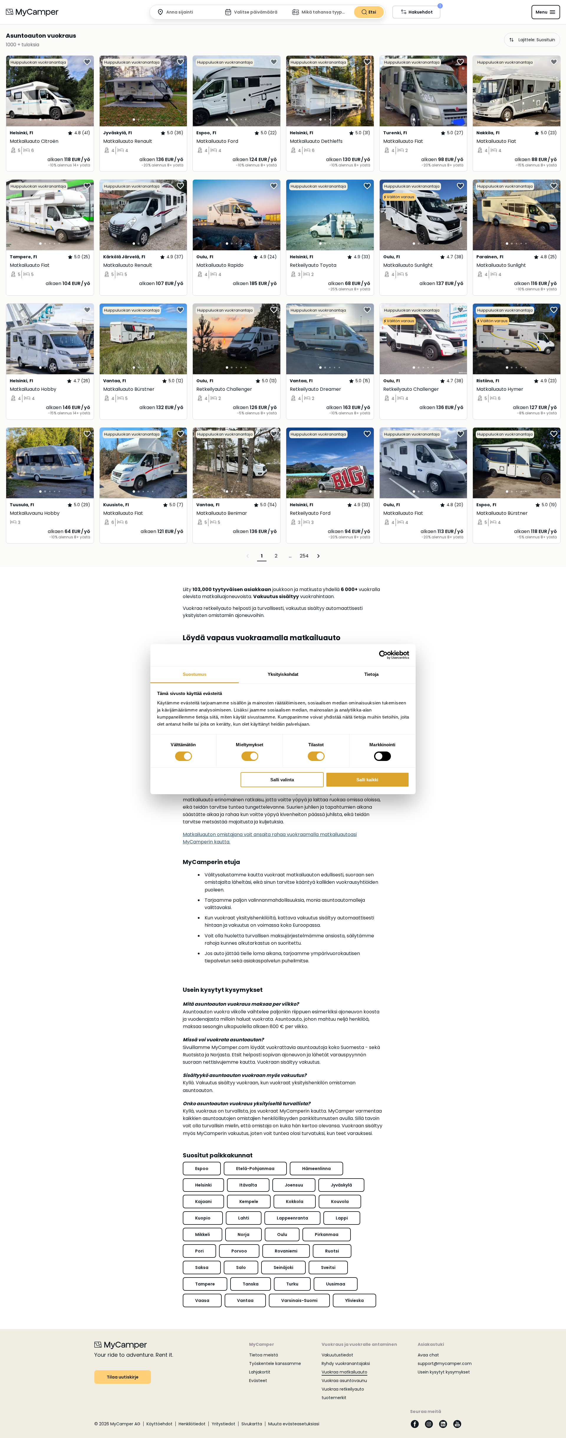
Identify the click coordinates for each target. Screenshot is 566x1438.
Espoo (201, 1168)
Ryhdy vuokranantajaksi (346, 1363)
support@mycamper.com (445, 1363)
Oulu (282, 1234)
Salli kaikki (367, 779)
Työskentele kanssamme (275, 1363)
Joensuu (294, 1185)
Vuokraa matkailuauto (344, 1372)
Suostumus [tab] (195, 673)
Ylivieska (354, 1300)
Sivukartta (251, 1424)
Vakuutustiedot (337, 1355)
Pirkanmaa (326, 1234)
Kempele (248, 1201)
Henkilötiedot (192, 1424)
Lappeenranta (292, 1218)
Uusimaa (335, 1284)
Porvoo (239, 1251)
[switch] (249, 756)
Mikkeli (202, 1234)
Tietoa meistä (263, 1355)
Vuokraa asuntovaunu (344, 1381)
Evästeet (258, 1381)
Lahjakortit (259, 1372)
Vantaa (245, 1300)
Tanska (251, 1284)
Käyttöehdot (159, 1424)
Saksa (201, 1267)
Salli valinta (282, 779)
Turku (292, 1284)
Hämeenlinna (316, 1168)
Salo (241, 1267)
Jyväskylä (341, 1185)
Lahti (243, 1218)
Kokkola (294, 1201)
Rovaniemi (286, 1251)
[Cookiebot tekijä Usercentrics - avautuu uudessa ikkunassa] (383, 655)
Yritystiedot (223, 1424)
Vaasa (202, 1300)
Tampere (205, 1284)
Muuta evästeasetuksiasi (293, 1424)
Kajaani (203, 1201)
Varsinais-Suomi (299, 1300)
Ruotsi (332, 1251)
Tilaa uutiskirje (123, 1377)
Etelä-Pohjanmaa (255, 1168)
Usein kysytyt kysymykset (444, 1372)
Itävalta (248, 1185)
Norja (243, 1234)
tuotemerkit (334, 1398)
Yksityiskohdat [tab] (283, 673)
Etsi (372, 12)
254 (304, 555)
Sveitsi (328, 1267)
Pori (199, 1251)
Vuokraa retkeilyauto (343, 1389)
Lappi (342, 1218)
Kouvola (340, 1201)
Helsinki (203, 1185)
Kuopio (202, 1218)
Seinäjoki (283, 1267)
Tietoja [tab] (371, 673)
